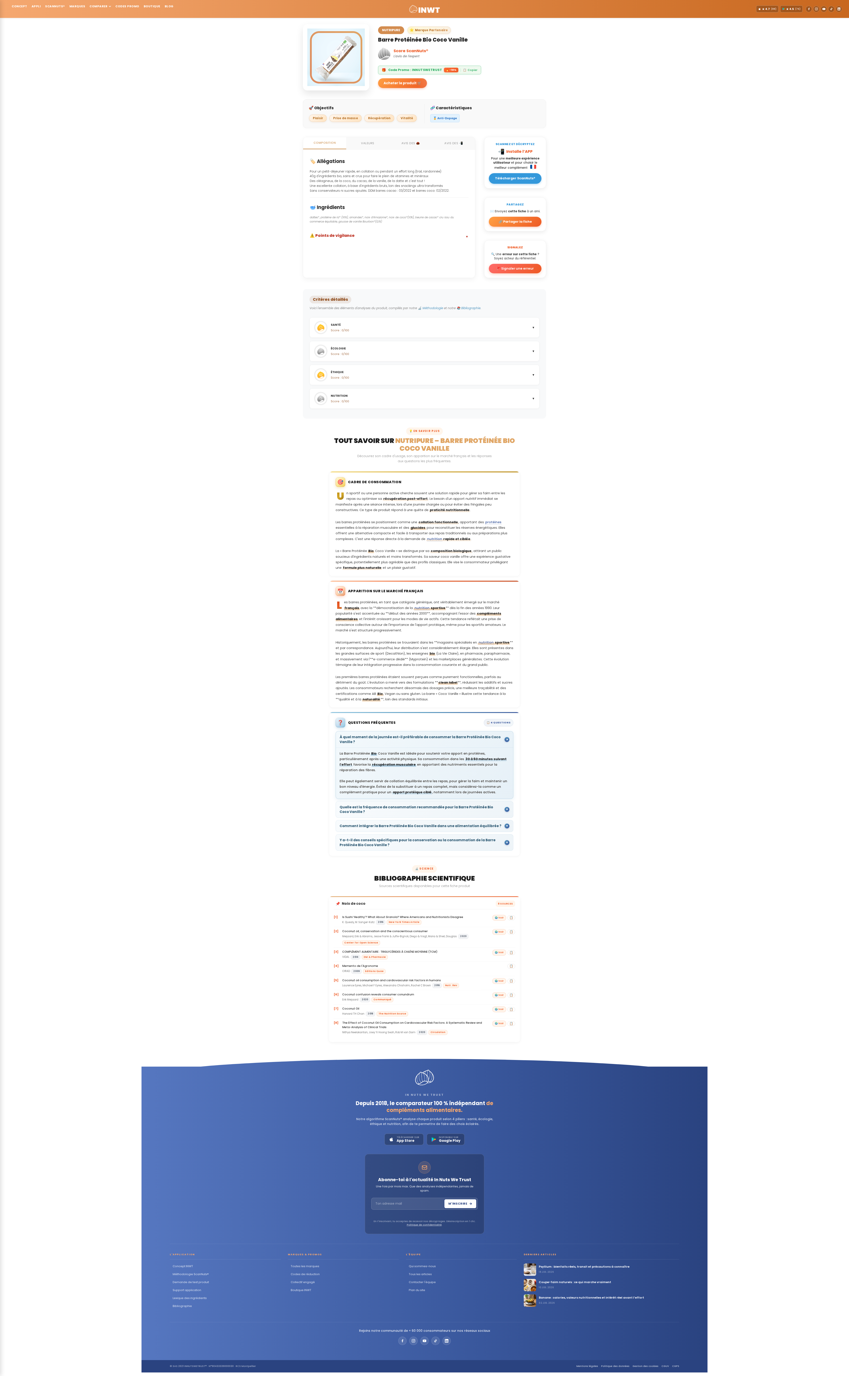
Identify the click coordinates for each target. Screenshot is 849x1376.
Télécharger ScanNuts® (515, 178)
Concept (19, 6)
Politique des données (615, 1366)
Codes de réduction (305, 1274)
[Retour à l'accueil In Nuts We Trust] (424, 9)
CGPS (675, 1366)
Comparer (98, 6)
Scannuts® (55, 6)
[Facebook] (809, 9)
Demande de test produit (191, 1282)
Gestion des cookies (645, 1366)
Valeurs (367, 143)
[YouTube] (824, 9)
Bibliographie (182, 1306)
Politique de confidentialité (424, 1225)
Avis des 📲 (453, 143)
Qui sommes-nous (422, 1266)
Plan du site (417, 1290)
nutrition (434, 539)
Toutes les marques (305, 1266)
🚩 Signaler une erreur (515, 268)
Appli (36, 6)
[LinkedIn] (839, 9)
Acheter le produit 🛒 (402, 83)
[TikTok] (831, 9)
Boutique (152, 6)
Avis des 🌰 (411, 143)
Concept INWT (183, 1266)
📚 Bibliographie (468, 308)
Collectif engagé (303, 1282)
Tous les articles (420, 1274)
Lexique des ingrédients (190, 1298)
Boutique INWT (301, 1290)
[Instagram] (816, 9)
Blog (169, 6)
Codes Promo (127, 6)
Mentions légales (587, 1366)
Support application (187, 1290)
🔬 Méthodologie (430, 308)
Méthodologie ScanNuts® (191, 1274)
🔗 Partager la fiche (515, 221)
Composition (325, 143)
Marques (77, 6)
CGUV (665, 1366)
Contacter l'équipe (422, 1282)
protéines (493, 522)
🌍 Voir (499, 917)
